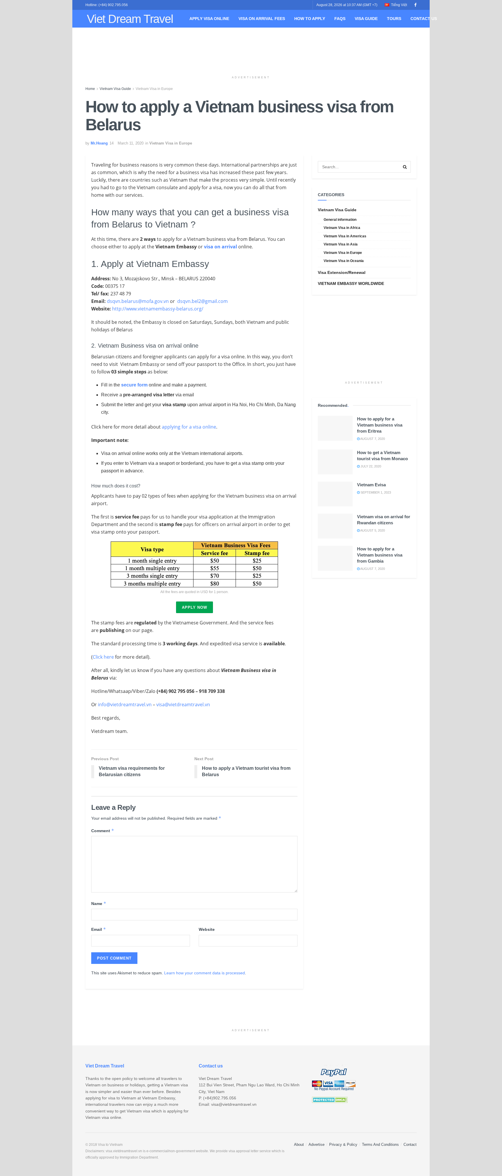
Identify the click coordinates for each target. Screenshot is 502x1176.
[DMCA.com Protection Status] (330, 1099)
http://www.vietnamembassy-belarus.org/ (157, 309)
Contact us (423, 18)
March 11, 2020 (131, 143)
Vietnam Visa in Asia (341, 244)
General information (340, 220)
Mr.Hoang (99, 143)
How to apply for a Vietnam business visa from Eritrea (379, 424)
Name (98, 903)
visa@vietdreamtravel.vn (183, 704)
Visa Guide (366, 18)
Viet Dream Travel (130, 18)
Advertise (316, 1144)
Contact (410, 1144)
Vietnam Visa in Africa (342, 228)
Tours (394, 18)
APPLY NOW (194, 607)
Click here (103, 657)
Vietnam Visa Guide (115, 89)
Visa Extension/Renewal (341, 272)
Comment (102, 830)
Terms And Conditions (380, 1144)
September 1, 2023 (375, 492)
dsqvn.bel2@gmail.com (202, 301)
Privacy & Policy (343, 1144)
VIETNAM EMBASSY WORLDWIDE (351, 283)
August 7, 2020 (372, 438)
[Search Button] (405, 167)
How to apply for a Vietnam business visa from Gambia (379, 554)
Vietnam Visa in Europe (154, 89)
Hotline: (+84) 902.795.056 (106, 5)
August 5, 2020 (372, 530)
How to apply (309, 18)
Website (207, 929)
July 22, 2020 (370, 466)
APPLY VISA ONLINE (209, 18)
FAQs (339, 18)
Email (98, 929)
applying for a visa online (189, 427)
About (299, 1144)
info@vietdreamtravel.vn (125, 704)
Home (90, 89)
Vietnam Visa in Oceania (344, 261)
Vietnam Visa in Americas (345, 236)
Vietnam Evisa (371, 484)
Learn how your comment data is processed (204, 973)
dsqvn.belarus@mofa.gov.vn (138, 301)
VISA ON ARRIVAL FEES (262, 18)
